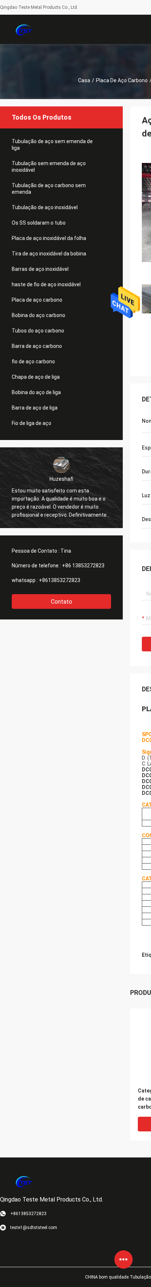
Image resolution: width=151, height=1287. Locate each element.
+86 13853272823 (83, 565)
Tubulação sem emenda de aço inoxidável (49, 166)
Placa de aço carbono (122, 80)
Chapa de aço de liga (36, 377)
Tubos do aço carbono (38, 331)
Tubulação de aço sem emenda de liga (52, 144)
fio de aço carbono (33, 361)
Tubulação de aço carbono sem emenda (49, 188)
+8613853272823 (59, 580)
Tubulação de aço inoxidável (45, 207)
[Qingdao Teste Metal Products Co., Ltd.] (24, 29)
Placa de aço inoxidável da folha (49, 238)
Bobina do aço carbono (38, 315)
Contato (61, 601)
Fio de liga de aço (31, 423)
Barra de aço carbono (37, 346)
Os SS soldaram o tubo (39, 223)
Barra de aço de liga (35, 408)
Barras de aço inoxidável (40, 269)
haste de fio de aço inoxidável (46, 284)
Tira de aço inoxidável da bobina (49, 254)
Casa (84, 80)
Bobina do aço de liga (36, 392)
